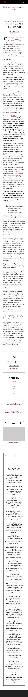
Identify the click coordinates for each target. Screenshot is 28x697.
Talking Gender (14, 622)
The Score (14, 674)
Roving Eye (7, 21)
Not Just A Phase (14, 649)
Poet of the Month (15, 63)
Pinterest (14, 386)
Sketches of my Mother (14, 584)
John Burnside (19, 173)
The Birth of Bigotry (14, 661)
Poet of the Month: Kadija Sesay (14, 411)
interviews (18, 362)
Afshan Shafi (10, 362)
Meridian (13, 116)
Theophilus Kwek (14, 368)
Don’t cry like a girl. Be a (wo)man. (14, 476)
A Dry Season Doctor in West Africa (14, 512)
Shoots (14, 499)
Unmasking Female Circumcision (14, 635)
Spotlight (13, 21)
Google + (14, 388)
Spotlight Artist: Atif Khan (14, 404)
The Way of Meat (14, 596)
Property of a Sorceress (14, 524)
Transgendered (14, 574)
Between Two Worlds (14, 609)
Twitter (14, 384)
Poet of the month (14, 365)
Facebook (14, 381)
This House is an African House (14, 487)
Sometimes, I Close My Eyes (14, 548)
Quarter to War (14, 562)
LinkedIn (14, 391)
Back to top (14, 693)
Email (14, 393)
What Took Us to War (14, 537)
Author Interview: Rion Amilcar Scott (14, 442)
